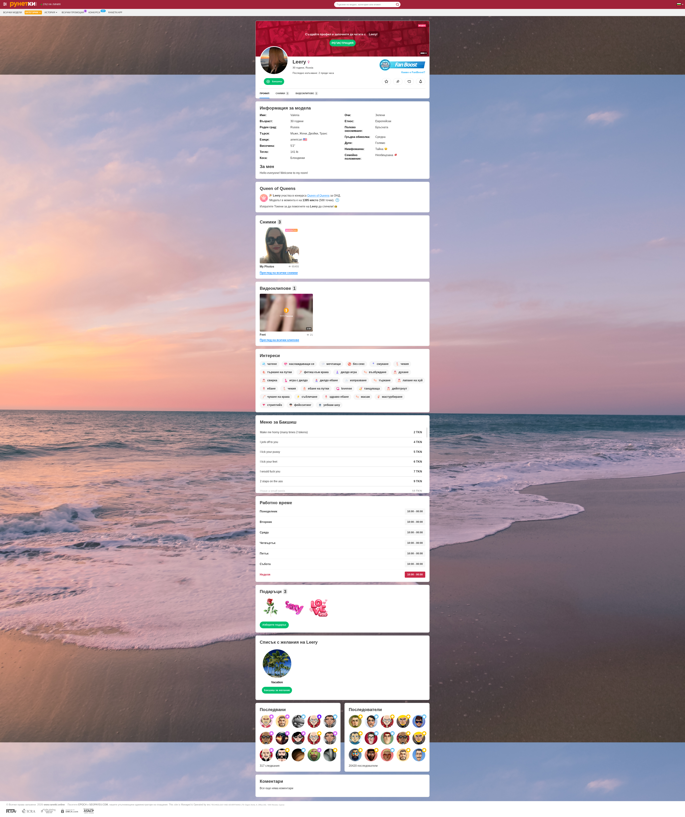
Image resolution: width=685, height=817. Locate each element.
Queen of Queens (318, 195)
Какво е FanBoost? (413, 72)
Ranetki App (115, 12)
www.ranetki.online (54, 804)
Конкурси (94, 12)
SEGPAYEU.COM (98, 804)
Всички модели (12, 12)
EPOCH (82, 804)
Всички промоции (73, 12)
